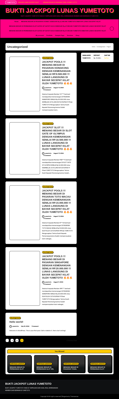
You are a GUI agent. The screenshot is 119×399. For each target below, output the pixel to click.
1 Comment (35, 326)
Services (70, 35)
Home (16, 21)
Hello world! (16, 322)
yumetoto (48, 87)
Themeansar (74, 396)
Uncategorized (48, 58)
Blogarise (65, 396)
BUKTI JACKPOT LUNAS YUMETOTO (59, 10)
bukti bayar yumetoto (17, 363)
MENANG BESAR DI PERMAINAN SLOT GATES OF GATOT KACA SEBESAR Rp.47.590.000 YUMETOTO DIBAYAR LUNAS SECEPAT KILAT (57, 26)
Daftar (106, 58)
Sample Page (59, 35)
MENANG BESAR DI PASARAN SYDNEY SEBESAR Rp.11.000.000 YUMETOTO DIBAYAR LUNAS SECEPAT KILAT (61, 21)
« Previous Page (71, 340)
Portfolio (49, 35)
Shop (77, 35)
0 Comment (47, 90)
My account (40, 35)
